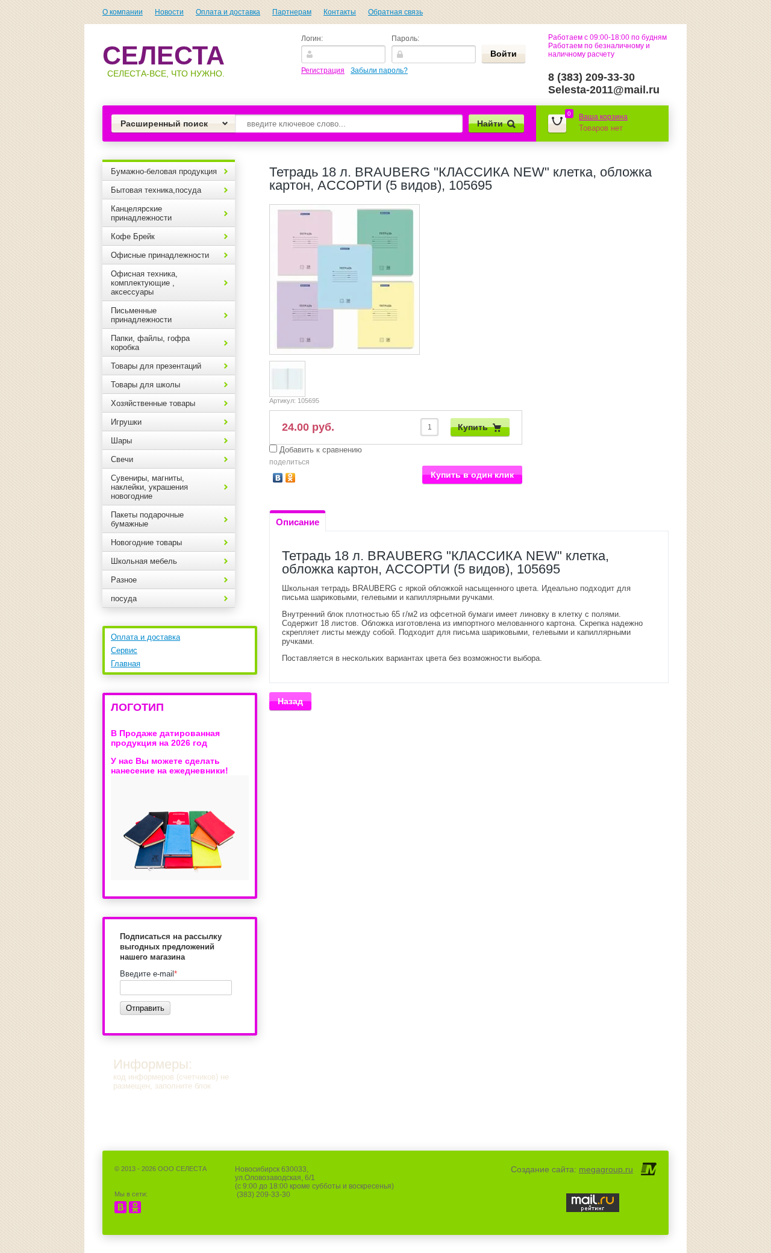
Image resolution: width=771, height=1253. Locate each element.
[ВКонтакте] (278, 478)
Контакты (339, 12)
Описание (297, 522)
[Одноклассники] (290, 478)
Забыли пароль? (379, 70)
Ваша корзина (603, 117)
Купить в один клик (472, 475)
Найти (490, 123)
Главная (125, 663)
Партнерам (291, 12)
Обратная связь (395, 12)
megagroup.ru (606, 1169)
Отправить (145, 1008)
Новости (169, 12)
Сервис (124, 650)
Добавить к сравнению (319, 449)
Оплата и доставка (228, 12)
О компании (122, 12)
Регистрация (323, 70)
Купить (473, 427)
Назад (290, 701)
